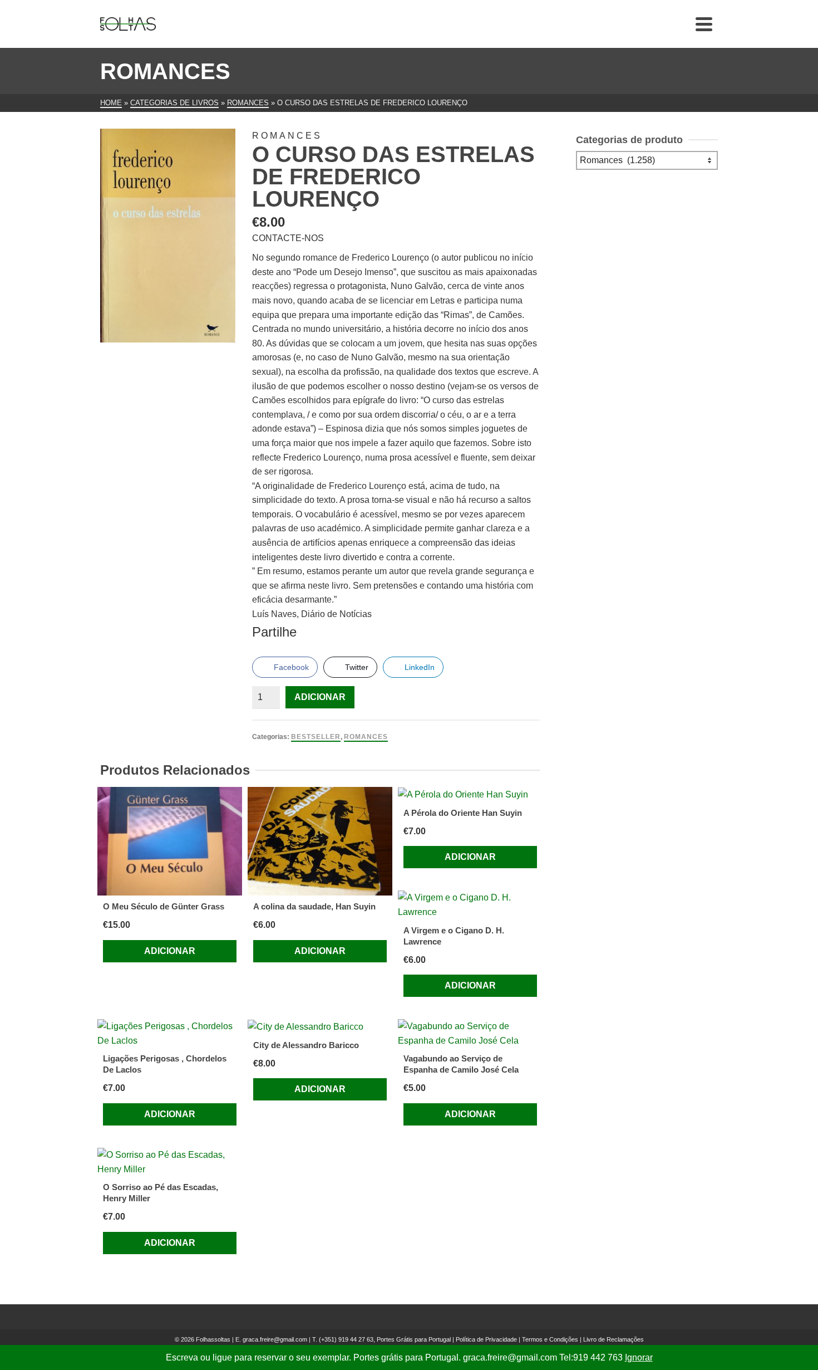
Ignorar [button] (639, 1357)
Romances (366, 737)
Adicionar (320, 697)
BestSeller (316, 737)
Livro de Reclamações (613, 1339)
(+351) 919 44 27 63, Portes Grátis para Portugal (385, 1339)
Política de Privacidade (486, 1339)
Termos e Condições (550, 1339)
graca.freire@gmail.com (275, 1339)
